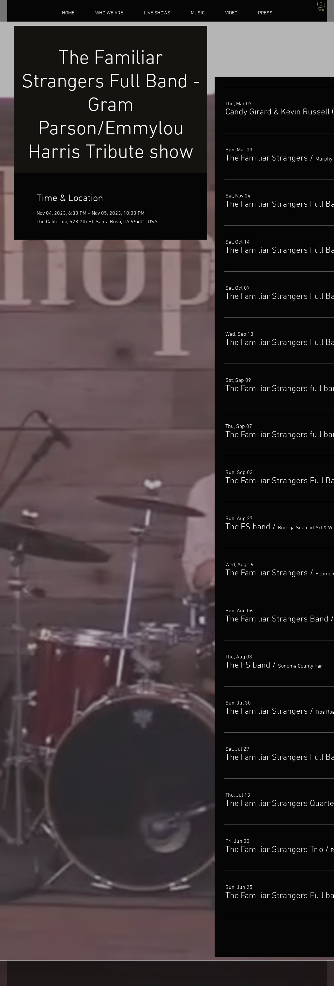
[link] (321, 6)
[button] (266, 158)
